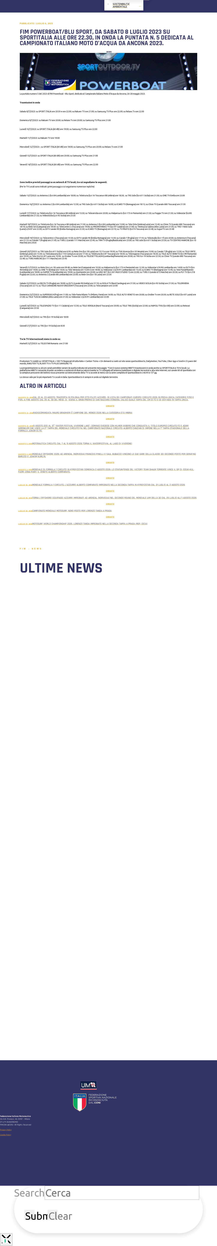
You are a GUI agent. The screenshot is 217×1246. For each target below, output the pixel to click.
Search (29, 1192)
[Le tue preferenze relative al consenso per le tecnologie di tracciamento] (5, 1241)
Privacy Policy (6, 1130)
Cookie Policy (5, 1135)
